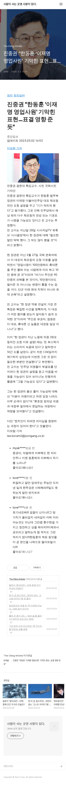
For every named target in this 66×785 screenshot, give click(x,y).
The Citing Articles (17, 579)
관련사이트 (8, 766)
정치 (10, 95)
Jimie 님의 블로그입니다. (19, 728)
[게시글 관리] (25, 567)
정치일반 (19, 95)
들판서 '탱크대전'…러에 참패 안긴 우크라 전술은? (25, 587)
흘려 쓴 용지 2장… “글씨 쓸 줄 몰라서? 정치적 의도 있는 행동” (25, 617)
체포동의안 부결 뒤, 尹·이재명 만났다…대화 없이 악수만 (25, 607)
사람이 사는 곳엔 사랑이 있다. (20, 4)
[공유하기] (20, 567)
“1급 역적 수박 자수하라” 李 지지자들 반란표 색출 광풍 (25, 628)
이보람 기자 (14, 148)
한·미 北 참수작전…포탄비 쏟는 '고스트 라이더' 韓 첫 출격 (25, 597)
